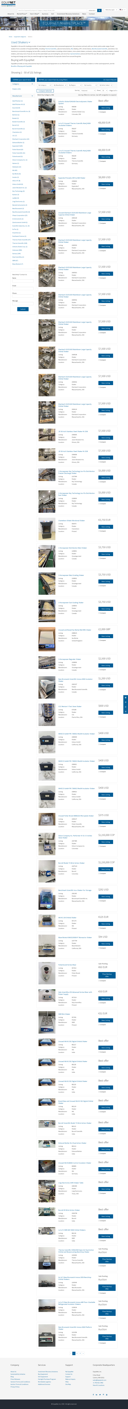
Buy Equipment (43, 1374)
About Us (13, 1372)
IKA (72, 49)
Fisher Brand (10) (17, 150)
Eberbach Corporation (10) (20, 139)
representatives (75, 54)
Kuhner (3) (15, 195)
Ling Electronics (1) (18, 201)
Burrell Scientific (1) (18, 129)
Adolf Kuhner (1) (17, 101)
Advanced (92, 10)
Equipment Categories (20, 37)
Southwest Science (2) (19, 236)
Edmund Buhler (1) (18, 143)
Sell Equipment (43, 1377)
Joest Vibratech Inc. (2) (19, 188)
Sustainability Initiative (18, 1374)
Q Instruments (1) (17, 219)
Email (14, 286)
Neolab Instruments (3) (19, 205)
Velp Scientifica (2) (18, 257)
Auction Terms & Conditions (19, 1384)
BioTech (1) (15, 115)
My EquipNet (69, 1372)
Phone (14, 293)
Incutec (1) (15, 177)
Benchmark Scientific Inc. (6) (21, 111)
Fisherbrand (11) (17, 156)
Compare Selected (45, 91)
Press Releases (15, 1379)
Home (10, 37)
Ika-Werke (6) (16, 174)
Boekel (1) (15, 118)
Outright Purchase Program (47, 1379)
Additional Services (44, 1384)
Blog (12, 1377)
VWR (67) (15, 261)
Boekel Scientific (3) (18, 122)
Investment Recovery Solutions (48, 1372)
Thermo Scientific (50, 49)
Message (15, 301)
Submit (22, 309)
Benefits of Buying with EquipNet (21, 66)
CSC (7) (14, 136)
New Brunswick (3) (18, 208)
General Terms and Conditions (20, 1382)
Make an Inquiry (70, 1379)
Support (68, 1377)
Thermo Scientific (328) (19, 243)
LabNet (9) (15, 198)
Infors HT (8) (16, 181)
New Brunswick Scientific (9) (21, 212)
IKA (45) (14, 170)
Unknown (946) (17, 250)
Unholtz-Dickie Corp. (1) (19, 247)
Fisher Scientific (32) (18, 153)
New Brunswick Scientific (99, 49)
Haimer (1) (15, 163)
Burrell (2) (15, 125)
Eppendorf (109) (17, 146)
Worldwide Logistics (44, 1382)
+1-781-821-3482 (98, 1383)
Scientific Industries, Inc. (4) (21, 226)
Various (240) (16, 254)
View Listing (105, 108)
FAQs (67, 1382)
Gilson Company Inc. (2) (19, 160)
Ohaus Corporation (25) (19, 215)
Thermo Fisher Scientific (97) (21, 240)
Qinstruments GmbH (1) (19, 222)
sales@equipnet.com (99, 1380)
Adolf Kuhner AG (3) (18, 104)
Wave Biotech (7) (17, 264)
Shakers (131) (16, 89)
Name (14, 278)
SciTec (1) (15, 229)
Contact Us (68, 1374)
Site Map (68, 1384)
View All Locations (98, 1385)
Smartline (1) (16, 233)
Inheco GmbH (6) (17, 184)
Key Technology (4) (18, 191)
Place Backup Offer (107, 975)
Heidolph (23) (16, 167)
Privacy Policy (15, 1387)
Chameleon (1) (17, 132)
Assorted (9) (16, 108)
